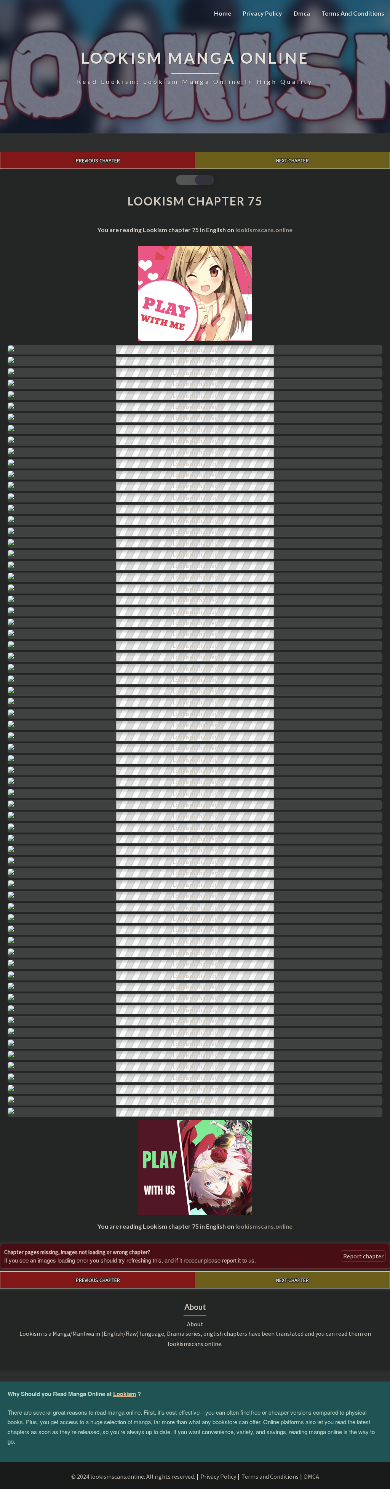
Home (222, 13)
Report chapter (363, 1256)
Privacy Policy (262, 13)
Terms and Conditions (352, 13)
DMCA (311, 1476)
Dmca (302, 13)
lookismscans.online (263, 229)
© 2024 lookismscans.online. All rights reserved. (133, 1476)
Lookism (124, 1394)
